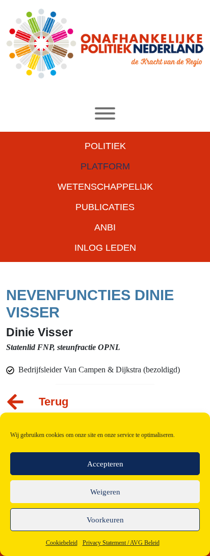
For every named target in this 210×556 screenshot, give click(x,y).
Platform (105, 166)
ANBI (105, 227)
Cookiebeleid (61, 542)
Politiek (105, 146)
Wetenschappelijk (105, 187)
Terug (53, 401)
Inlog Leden (105, 248)
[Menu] (105, 113)
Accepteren (105, 464)
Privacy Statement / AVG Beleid (121, 542)
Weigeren (105, 492)
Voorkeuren (105, 520)
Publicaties (105, 207)
